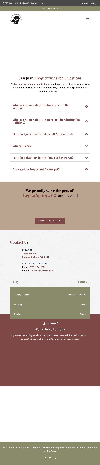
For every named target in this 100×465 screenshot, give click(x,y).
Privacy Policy (50, 447)
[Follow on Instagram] (50, 458)
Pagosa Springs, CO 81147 (35, 257)
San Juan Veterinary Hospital (29, 84)
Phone (13, 360)
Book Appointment (50, 9)
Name (14, 345)
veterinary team (23, 42)
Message (14, 369)
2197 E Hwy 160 (30, 253)
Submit (16, 374)
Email (13, 356)
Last (32, 353)
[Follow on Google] (55, 458)
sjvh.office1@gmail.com (32, 3)
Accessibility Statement (72, 447)
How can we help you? (22, 366)
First (32, 349)
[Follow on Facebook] (45, 458)
